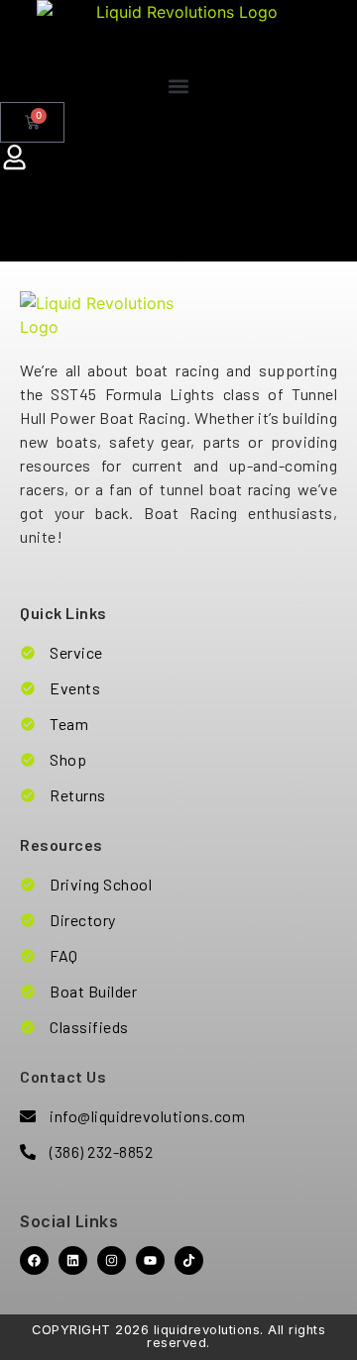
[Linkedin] (73, 1260)
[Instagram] (111, 1260)
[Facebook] (34, 1260)
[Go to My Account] (15, 157)
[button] (178, 85)
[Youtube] (150, 1260)
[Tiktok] (189, 1260)
